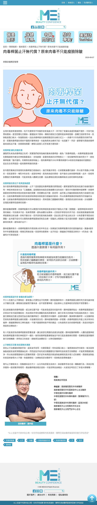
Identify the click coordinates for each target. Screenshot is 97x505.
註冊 (63, 3)
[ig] (39, 27)
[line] (42, 27)
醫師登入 (89, 3)
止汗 (21, 440)
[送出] (64, 27)
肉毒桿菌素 (10, 440)
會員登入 (71, 3)
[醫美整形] (10, 36)
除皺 (31, 440)
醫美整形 (22, 47)
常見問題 (51, 495)
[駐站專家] (67, 36)
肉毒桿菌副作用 (44, 440)
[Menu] (5, 2)
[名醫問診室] (48, 36)
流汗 (80, 440)
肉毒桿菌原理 (61, 440)
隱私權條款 (63, 495)
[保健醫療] (29, 36)
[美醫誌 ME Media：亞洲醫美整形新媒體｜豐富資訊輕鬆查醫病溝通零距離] (48, 16)
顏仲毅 (8, 445)
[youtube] (35, 27)
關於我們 (30, 495)
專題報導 (13, 47)
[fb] (32, 27)
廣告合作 (41, 495)
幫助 (79, 3)
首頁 (5, 47)
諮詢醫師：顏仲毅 (25, 424)
